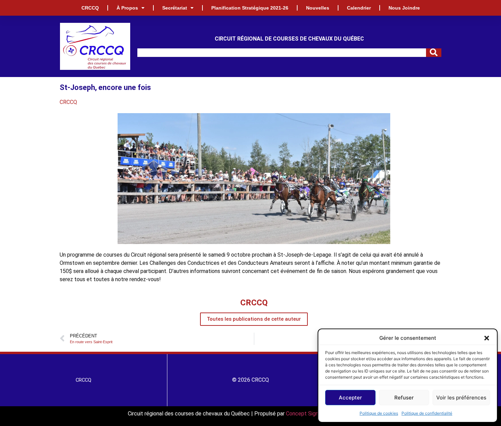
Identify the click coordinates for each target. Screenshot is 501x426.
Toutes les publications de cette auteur (254, 319)
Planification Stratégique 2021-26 (249, 8)
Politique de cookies (379, 413)
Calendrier (359, 8)
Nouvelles (317, 8)
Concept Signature (309, 413)
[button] (486, 338)
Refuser (404, 397)
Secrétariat (174, 8)
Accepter (350, 397)
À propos (127, 8)
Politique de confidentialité (426, 413)
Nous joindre (404, 8)
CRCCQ (90, 8)
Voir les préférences (461, 397)
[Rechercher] (433, 52)
